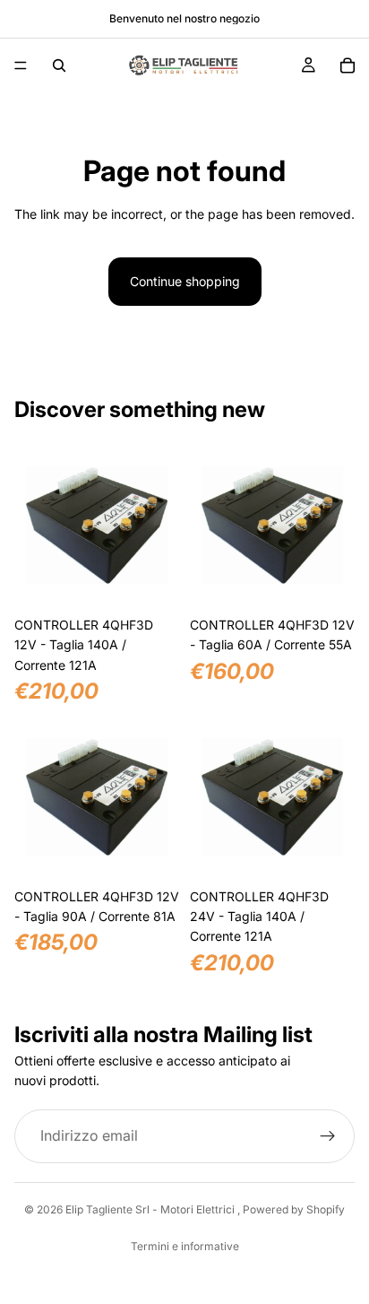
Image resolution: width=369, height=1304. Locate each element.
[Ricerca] (59, 65)
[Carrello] (347, 65)
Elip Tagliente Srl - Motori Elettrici (151, 1209)
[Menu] (20, 65)
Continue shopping (185, 281)
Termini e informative (185, 1246)
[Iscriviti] (328, 1136)
